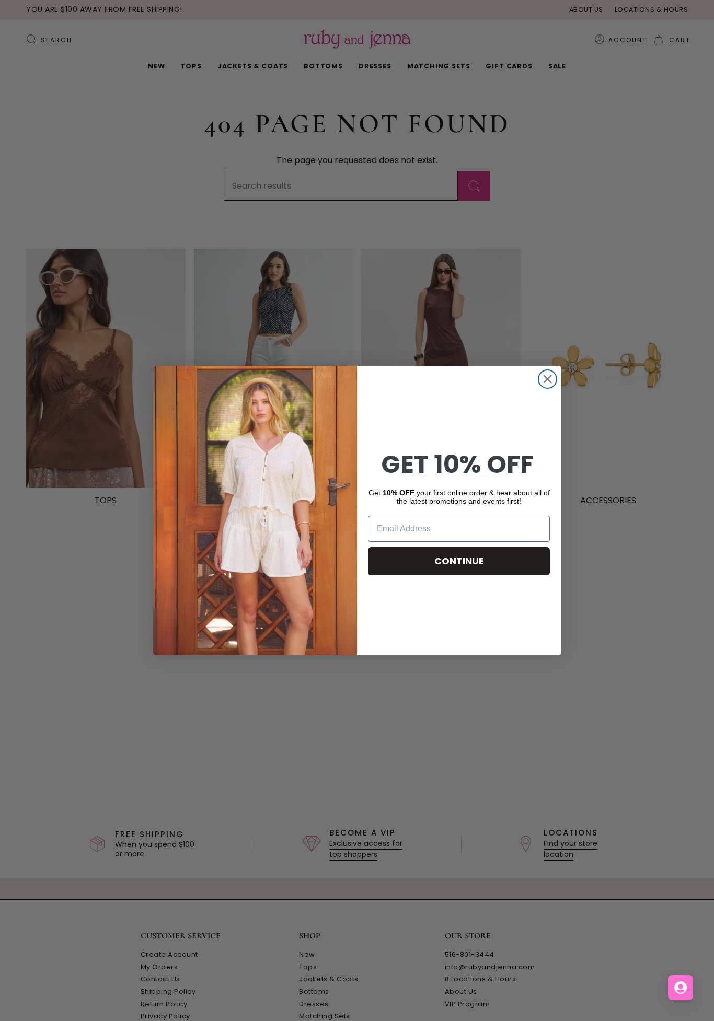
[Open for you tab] (680, 987)
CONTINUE (459, 560)
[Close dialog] (547, 379)
